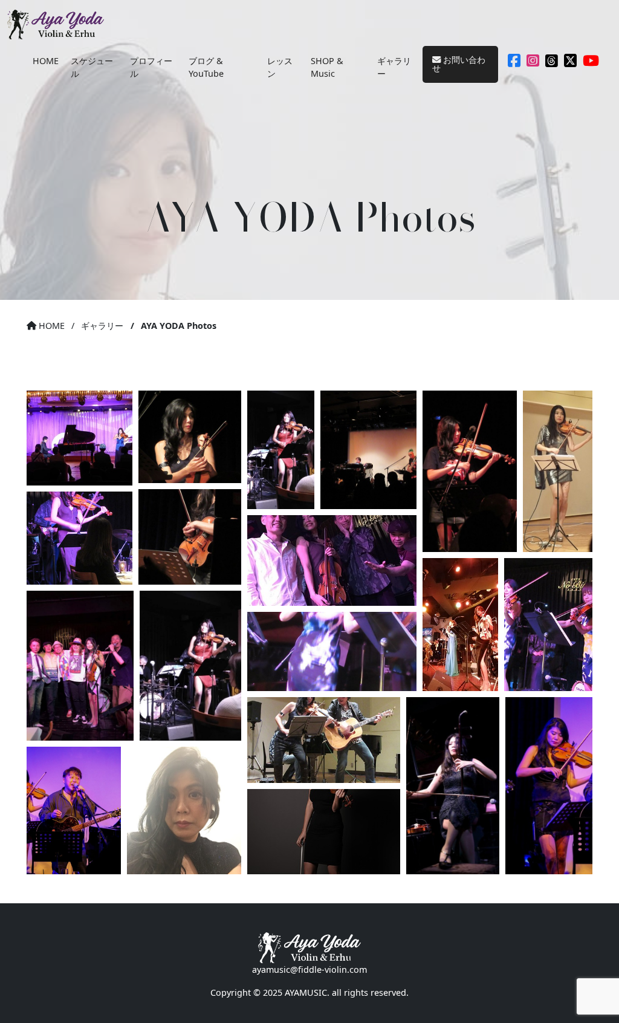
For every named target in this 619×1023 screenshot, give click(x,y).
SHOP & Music (327, 67)
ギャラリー (394, 67)
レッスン (280, 67)
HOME (46, 61)
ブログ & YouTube (206, 67)
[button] (79, 438)
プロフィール (151, 67)
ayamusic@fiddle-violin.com (309, 969)
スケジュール (92, 67)
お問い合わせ (458, 64)
